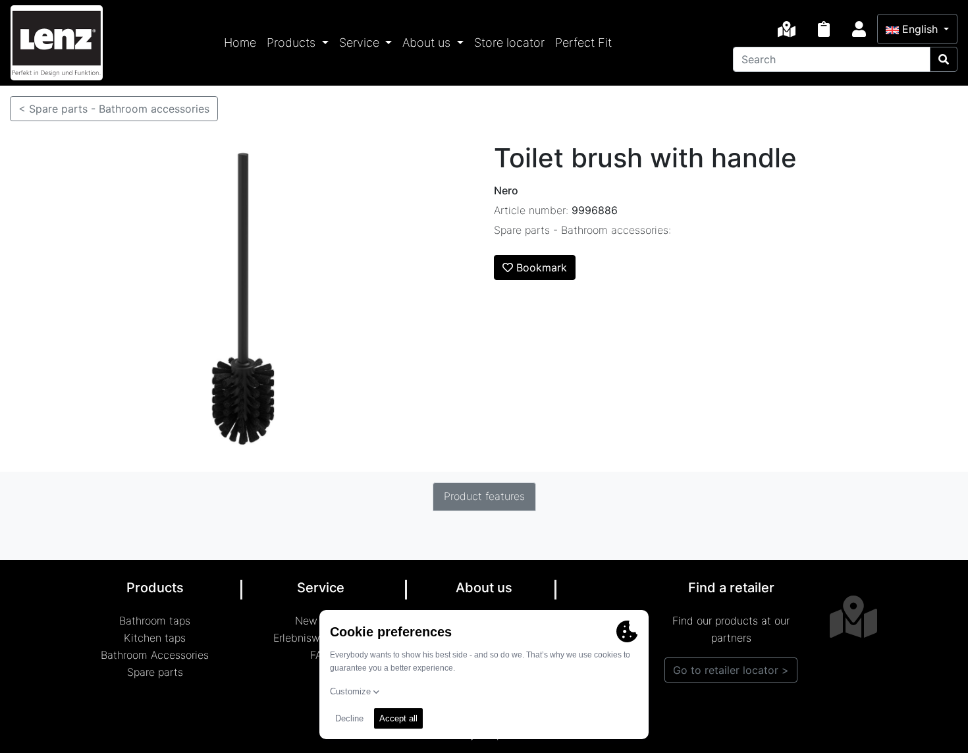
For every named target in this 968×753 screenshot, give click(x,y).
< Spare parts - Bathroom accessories (113, 108)
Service (361, 42)
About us (428, 42)
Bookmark (540, 267)
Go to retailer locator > (731, 670)
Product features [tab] (484, 496)
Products (293, 42)
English (920, 29)
